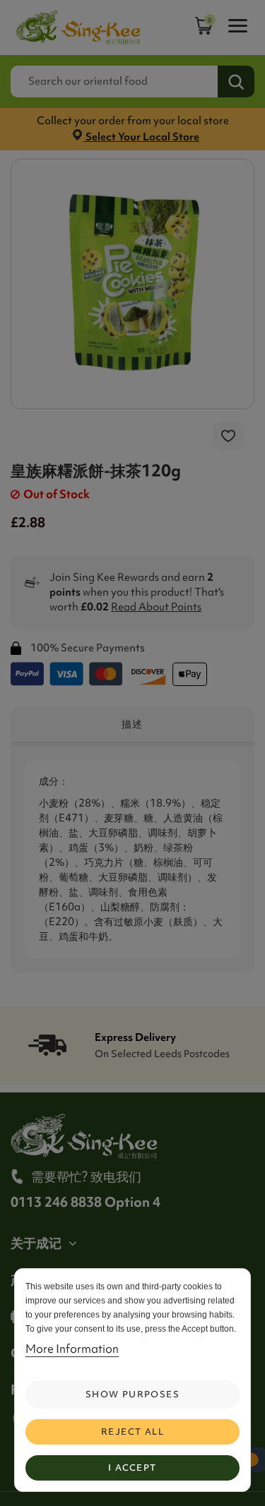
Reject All (132, 1432)
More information (72, 1348)
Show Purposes (132, 1394)
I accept (132, 1468)
